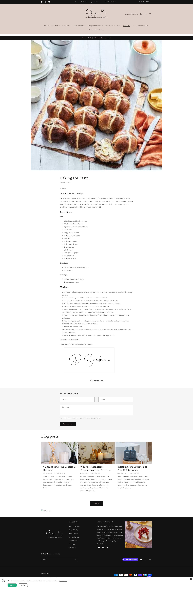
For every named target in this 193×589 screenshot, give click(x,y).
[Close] (191, 579)
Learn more (63, 581)
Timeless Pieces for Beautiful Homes (82, 305)
